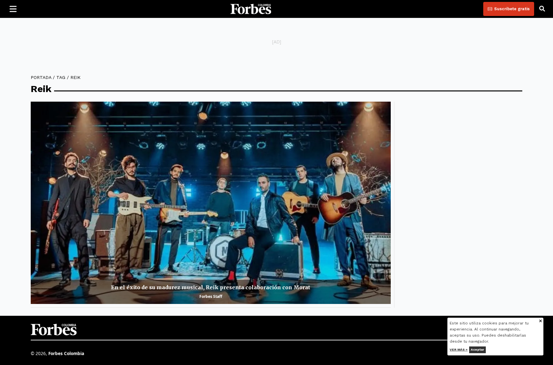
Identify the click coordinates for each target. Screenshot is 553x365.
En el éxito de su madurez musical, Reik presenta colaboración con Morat (210, 287)
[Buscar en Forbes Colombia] (542, 9)
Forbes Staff (210, 296)
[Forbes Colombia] (250, 9)
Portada (41, 77)
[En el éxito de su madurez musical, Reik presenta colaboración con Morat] (211, 203)
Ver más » (459, 349)
